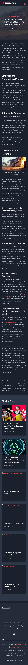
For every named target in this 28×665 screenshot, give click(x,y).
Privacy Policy (14, 647)
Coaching (8, 626)
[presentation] (14, 413)
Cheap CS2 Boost (11, 322)
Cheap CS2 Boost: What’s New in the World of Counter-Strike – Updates (20, 384)
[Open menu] (24, 3)
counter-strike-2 (14, 16)
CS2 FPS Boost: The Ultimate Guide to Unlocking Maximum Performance (14, 460)
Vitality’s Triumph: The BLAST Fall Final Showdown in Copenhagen (13, 426)
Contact (8, 629)
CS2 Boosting (8, 623)
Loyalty (20, 626)
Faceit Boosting (19, 623)
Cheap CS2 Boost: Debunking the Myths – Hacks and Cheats (6, 384)
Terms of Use (22, 644)
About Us (19, 629)
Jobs (13, 629)
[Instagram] (14, 634)
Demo (14, 626)
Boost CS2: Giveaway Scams (14, 523)
